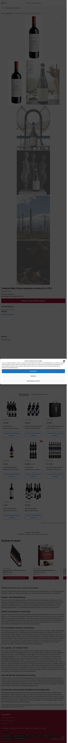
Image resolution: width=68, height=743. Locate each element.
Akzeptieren (33, 371)
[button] (64, 361)
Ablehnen (33, 376)
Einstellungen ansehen (33, 381)
